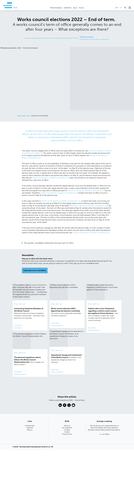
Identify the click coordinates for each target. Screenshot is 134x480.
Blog (75, 8)
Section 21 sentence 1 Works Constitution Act (50, 178)
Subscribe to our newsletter (34, 270)
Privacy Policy (67, 434)
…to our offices (104, 434)
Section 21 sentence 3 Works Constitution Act (59, 193)
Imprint (67, 432)
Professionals (56, 8)
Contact (67, 430)
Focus (81, 8)
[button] (60, 405)
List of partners (67, 428)
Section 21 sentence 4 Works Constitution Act (89, 206)
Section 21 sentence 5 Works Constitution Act (91, 233)
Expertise (67, 8)
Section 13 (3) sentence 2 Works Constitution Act (61, 201)
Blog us (29, 430)
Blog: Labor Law (23, 116)
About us (67, 426)
